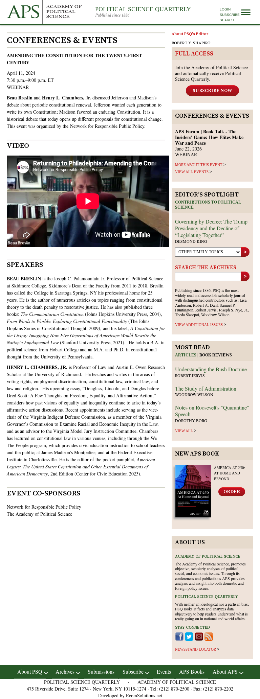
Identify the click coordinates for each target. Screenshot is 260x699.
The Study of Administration (205, 388)
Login (225, 9)
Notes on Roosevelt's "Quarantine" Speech (212, 411)
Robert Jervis (190, 375)
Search (227, 20)
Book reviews (215, 355)
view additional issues (199, 325)
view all (184, 431)
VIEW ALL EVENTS (192, 172)
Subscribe (230, 15)
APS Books (191, 671)
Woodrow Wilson (194, 394)
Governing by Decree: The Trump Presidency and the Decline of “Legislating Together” (211, 228)
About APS (225, 671)
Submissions (101, 671)
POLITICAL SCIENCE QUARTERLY (143, 9)
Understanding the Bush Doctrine (211, 369)
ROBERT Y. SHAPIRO (191, 42)
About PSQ (29, 671)
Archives (65, 671)
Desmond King (191, 241)
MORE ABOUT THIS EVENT (198, 165)
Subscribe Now (212, 91)
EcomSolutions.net (144, 695)
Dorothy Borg (191, 420)
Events (164, 671)
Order (231, 492)
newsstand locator (195, 649)
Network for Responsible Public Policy (107, 126)
